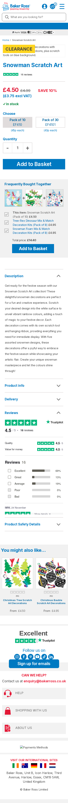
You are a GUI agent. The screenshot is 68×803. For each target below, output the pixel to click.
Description (14, 276)
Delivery (11, 399)
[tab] (34, 386)
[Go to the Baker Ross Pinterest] (30, 657)
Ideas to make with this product (34, 524)
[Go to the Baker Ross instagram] (17, 657)
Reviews (11, 413)
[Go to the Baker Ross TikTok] (44, 657)
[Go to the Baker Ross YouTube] (37, 657)
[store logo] (15, 6)
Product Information (34, 385)
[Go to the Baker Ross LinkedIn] (51, 657)
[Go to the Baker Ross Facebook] (24, 657)
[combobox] (34, 17)
